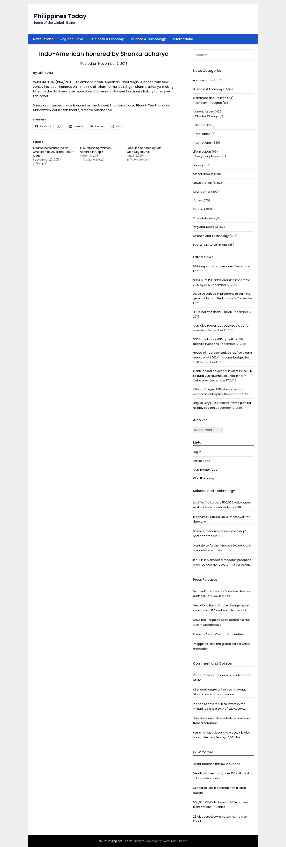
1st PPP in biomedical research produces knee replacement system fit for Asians (222, 562)
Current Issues (203, 111)
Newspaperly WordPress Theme (166, 841)
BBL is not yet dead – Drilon (212, 312)
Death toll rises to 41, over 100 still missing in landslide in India (223, 775)
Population (203, 134)
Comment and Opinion (209, 98)
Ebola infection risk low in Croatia (216, 764)
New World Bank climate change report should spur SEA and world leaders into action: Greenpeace (221, 608)
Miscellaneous (203, 174)
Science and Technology (211, 236)
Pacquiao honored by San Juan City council (144, 150)
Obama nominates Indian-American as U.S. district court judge (53, 152)
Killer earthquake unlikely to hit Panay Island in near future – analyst (219, 691)
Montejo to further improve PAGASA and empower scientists (222, 547)
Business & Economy (107, 39)
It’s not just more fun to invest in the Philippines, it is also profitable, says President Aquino (219, 706)
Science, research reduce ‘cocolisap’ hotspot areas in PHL (219, 533)
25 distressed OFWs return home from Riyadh (220, 818)
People (198, 209)
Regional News (72, 39)
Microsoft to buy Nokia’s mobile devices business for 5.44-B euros (221, 593)
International (183, 39)
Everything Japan (207, 156)
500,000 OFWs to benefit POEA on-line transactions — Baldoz (220, 804)
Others (198, 200)
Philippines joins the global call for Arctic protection (221, 646)
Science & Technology (148, 39)
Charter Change (207, 116)
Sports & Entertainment (210, 245)
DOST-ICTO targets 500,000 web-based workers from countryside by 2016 (222, 504)
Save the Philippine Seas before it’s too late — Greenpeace (221, 622)
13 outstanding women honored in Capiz (95, 150)
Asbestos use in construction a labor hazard (219, 790)
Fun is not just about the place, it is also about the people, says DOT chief (221, 734)
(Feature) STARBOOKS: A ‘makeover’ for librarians (221, 519)
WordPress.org (203, 478)
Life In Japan (202, 151)
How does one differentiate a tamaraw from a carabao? (221, 720)
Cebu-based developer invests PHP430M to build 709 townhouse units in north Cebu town (223, 375)
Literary (198, 165)
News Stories (43, 39)
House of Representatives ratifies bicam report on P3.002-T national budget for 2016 (222, 357)
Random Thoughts (208, 103)
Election (200, 125)
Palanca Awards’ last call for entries (218, 634)
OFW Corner (201, 192)
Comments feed (205, 469)
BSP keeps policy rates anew (213, 266)
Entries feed (201, 461)
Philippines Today (60, 16)
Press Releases (204, 218)
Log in (197, 452)
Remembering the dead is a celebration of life (222, 677)
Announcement (204, 80)
